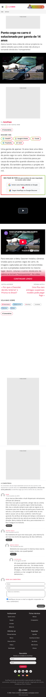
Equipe (11, 620)
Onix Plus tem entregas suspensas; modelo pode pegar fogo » (35, 291)
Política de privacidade (23, 694)
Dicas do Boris (11, 641)
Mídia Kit (11, 627)
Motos (11, 638)
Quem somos (11, 616)
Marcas (34, 616)
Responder (9, 525)
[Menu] (2, 7)
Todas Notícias (6, 304)
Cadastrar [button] (23, 666)
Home (2, 11)
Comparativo (34, 620)
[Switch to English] (23, 675)
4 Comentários (6, 130)
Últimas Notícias (11, 634)
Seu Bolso (5, 308)
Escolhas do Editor (18, 304)
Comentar (41, 606)
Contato (11, 623)
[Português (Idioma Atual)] (19, 675)
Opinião (34, 634)
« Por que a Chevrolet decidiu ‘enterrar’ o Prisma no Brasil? (11, 290)
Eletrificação (11, 648)
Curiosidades (37, 304)
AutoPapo (7, 122)
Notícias (7, 11)
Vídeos (13, 308)
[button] (36, 6)
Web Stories (34, 645)
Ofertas (35, 648)
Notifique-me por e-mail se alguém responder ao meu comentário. (25, 600)
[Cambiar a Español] (27, 675)
